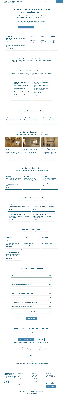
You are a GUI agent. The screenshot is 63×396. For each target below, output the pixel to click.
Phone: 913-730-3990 (49, 375)
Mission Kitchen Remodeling (31, 365)
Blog (36, 1)
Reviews (32, 1)
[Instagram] (6, 382)
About (50, 1)
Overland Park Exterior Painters (20, 363)
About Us (19, 375)
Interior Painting (35, 375)
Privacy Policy (28, 393)
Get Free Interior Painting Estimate (25, 26)
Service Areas (40, 1)
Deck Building (34, 381)
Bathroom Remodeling (36, 379)
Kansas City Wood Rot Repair (43, 363)
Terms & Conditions (34, 393)
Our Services (20, 376)
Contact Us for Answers (31, 318)
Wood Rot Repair (35, 382)
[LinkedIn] (8, 382)
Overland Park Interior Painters (32, 363)
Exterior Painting (35, 376)
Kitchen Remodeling (35, 378)
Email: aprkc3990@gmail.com (51, 376)
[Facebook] (4, 382)
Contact (53, 1)
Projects (45, 1)
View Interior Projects (40, 26)
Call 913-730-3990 (40, 339)
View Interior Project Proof (10, 51)
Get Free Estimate (51, 386)
